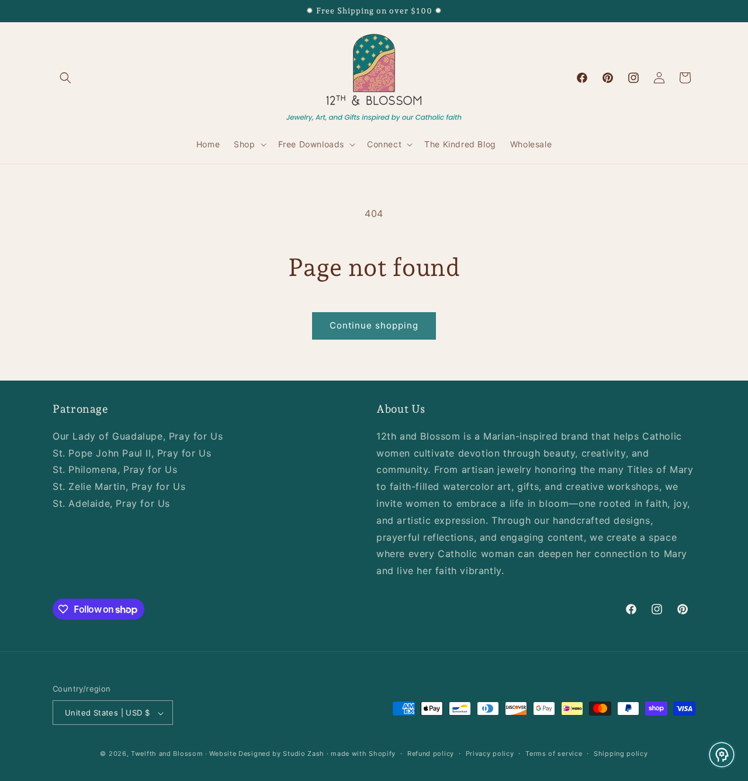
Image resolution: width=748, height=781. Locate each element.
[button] (65, 78)
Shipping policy (621, 753)
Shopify (382, 754)
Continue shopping (374, 325)
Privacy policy (490, 753)
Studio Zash (303, 754)
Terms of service (553, 753)
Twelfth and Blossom (167, 754)
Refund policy (430, 753)
